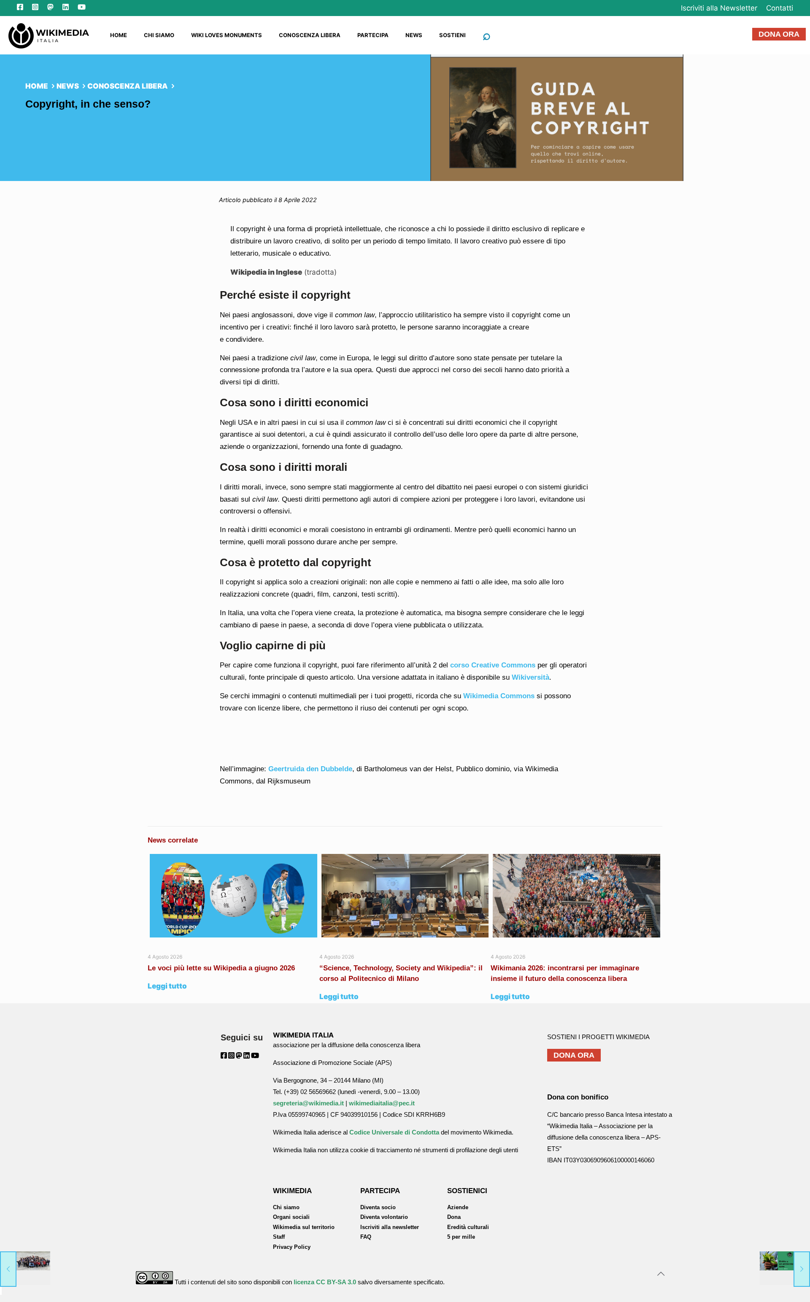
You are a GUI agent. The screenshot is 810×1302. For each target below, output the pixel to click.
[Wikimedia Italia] (48, 35)
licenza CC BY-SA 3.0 (325, 1282)
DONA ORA (779, 34)
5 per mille (461, 1237)
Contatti (779, 8)
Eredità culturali (468, 1227)
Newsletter (719, 8)
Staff (279, 1237)
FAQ (365, 1237)
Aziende (457, 1207)
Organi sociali (291, 1217)
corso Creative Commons (492, 665)
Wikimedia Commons (499, 696)
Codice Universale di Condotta (394, 1132)
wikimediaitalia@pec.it (382, 1103)
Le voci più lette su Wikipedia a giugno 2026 (222, 968)
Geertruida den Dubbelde (310, 769)
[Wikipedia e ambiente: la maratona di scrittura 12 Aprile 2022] (785, 1268)
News (68, 86)
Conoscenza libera (127, 86)
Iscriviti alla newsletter (389, 1227)
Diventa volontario (384, 1217)
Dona (454, 1217)
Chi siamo (286, 1207)
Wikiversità (530, 677)
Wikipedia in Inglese (266, 272)
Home (36, 86)
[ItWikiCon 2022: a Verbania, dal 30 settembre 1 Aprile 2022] (25, 1268)
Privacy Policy (291, 1247)
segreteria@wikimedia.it (308, 1103)
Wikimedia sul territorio (304, 1227)
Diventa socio (378, 1207)
